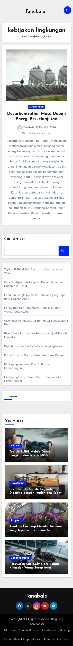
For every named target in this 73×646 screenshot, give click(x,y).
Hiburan (15, 445)
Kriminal (49, 639)
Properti (16, 520)
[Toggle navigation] (4, 10)
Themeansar (36, 624)
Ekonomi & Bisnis (28, 630)
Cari (63, 250)
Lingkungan (36, 106)
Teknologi (64, 630)
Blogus (55, 619)
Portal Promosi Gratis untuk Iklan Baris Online (33, 355)
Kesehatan (49, 630)
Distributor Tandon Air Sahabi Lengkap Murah (34, 346)
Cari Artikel (14, 239)
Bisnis (7, 639)
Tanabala (35, 11)
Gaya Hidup (17, 483)
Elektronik (9, 630)
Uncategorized (20, 557)
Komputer (63, 639)
